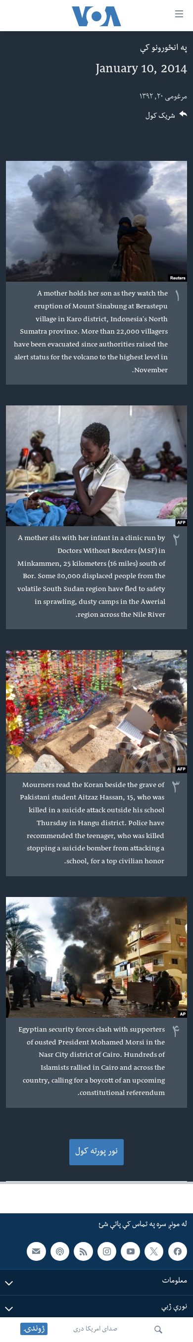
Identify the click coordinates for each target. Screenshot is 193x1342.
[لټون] (158, 1329)
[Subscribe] (36, 1251)
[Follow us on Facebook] (177, 1251)
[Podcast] (59, 1251)
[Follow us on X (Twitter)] (154, 1251)
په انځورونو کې (163, 49)
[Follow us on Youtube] (130, 1251)
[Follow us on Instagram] (106, 1251)
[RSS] (83, 1251)
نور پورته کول (96, 1152)
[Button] (166, 119)
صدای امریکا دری (95, 1330)
